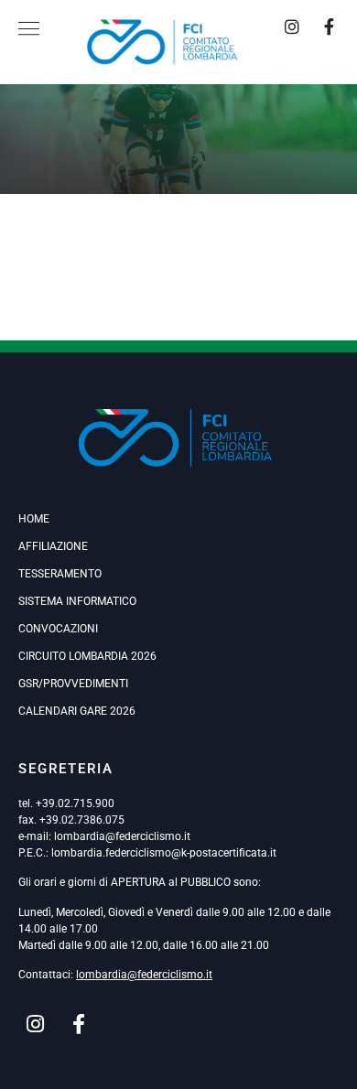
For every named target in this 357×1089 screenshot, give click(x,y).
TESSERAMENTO (60, 573)
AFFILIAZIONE (53, 546)
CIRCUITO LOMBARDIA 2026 (87, 656)
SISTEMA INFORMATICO (77, 601)
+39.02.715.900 (75, 803)
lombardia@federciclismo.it (122, 836)
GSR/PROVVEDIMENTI (73, 683)
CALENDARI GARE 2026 (76, 711)
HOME (33, 518)
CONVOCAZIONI (58, 628)
